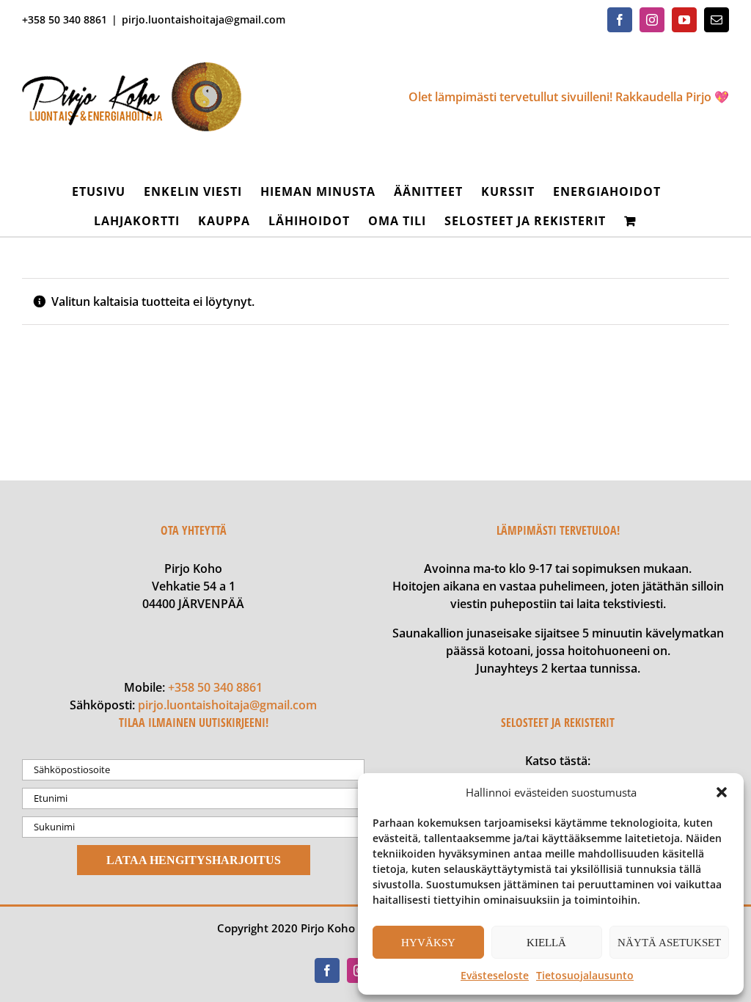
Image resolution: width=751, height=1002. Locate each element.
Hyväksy (428, 942)
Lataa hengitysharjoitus (193, 860)
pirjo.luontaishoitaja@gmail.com (203, 19)
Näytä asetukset (669, 942)
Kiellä (546, 942)
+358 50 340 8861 (215, 687)
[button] (721, 792)
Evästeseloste (495, 975)
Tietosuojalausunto (585, 975)
